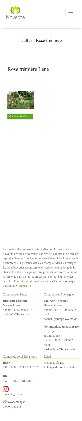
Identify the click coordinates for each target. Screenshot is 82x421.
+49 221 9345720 (63, 340)
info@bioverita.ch (20, 314)
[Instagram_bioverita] (6, 388)
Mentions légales (54, 362)
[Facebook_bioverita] (14, 401)
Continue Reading (19, 116)
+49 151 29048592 (64, 309)
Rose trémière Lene (28, 69)
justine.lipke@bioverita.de (59, 349)
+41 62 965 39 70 (22, 309)
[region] (41, 185)
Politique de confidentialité (60, 367)
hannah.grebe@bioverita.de (60, 319)
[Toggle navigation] (70, 12)
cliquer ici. (25, 285)
